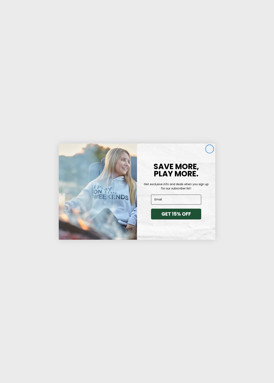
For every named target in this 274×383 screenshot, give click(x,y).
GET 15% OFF (176, 214)
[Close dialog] (210, 149)
